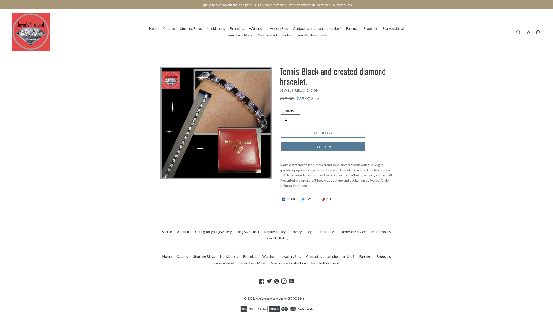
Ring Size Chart (248, 232)
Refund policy (381, 232)
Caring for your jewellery (213, 232)
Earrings (352, 28)
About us (183, 232)
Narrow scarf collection (275, 35)
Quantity (287, 111)
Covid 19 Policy (276, 238)
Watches (255, 28)
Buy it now (323, 146)
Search (167, 232)
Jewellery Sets (277, 28)
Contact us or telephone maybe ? (317, 28)
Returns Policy (275, 232)
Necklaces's (216, 28)
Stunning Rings (191, 28)
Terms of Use (326, 232)
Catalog (169, 28)
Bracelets (237, 28)
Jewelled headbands (312, 35)
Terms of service (353, 232)
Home (153, 28)
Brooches (370, 28)
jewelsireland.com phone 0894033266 (280, 298)
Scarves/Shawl (393, 28)
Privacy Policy (301, 232)
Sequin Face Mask (239, 35)
